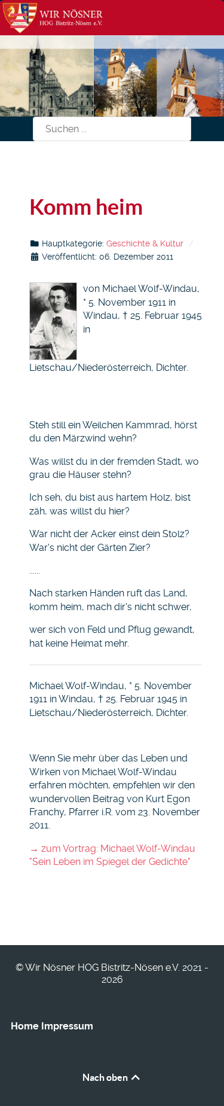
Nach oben (106, 1077)
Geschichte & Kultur (144, 243)
